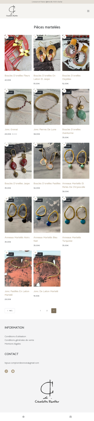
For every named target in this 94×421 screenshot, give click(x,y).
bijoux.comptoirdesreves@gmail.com (22, 363)
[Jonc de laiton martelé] (47, 269)
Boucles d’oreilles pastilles (47, 183)
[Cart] (70, 416)
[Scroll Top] (23, 416)
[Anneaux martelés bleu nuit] (47, 215)
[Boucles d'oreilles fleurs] (18, 53)
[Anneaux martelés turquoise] (75, 215)
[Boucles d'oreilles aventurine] (75, 107)
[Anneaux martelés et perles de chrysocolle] (75, 161)
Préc (11, 311)
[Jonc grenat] (18, 107)
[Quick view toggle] (7, 37)
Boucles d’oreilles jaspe (17, 183)
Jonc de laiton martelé (46, 291)
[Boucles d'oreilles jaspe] (18, 161)
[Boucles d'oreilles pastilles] (47, 161)
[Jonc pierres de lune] (47, 107)
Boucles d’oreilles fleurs (17, 75)
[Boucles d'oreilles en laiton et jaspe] (47, 53)
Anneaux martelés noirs (17, 237)
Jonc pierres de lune (45, 129)
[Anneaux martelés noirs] (18, 215)
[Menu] (88, 11)
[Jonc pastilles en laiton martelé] (18, 269)
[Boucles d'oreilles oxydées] (75, 53)
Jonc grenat (11, 129)
